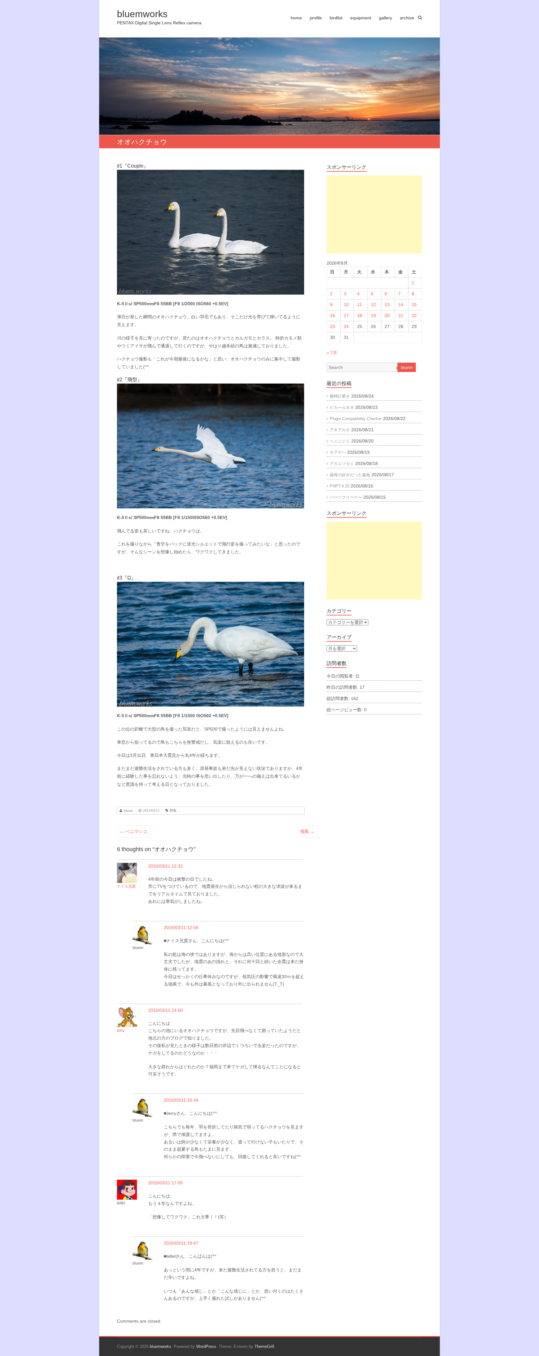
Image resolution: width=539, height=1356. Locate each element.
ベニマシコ (133, 831)
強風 (307, 831)
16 (332, 315)
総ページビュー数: (345, 709)
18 (359, 315)
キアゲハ (338, 452)
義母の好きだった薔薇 (350, 474)
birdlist (336, 17)
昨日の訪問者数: (343, 687)
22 (414, 315)
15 (414, 304)
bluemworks (142, 14)
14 (400, 304)
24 (346, 326)
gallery (385, 17)
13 (387, 304)
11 (359, 304)
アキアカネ (340, 430)
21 (400, 315)
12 (373, 304)
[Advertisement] (374, 214)
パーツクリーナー (346, 497)
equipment (360, 17)
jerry (120, 1030)
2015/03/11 (151, 810)
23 (332, 326)
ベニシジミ (340, 441)
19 (373, 315)
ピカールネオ (342, 407)
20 (387, 315)
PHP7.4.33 (339, 486)
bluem (128, 810)
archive (407, 17)
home (296, 17)
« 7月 (332, 352)
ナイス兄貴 (126, 886)
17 (346, 315)
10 (346, 304)
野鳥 (173, 810)
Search (407, 367)
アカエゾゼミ (342, 463)
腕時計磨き (340, 396)
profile (316, 17)
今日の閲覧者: (341, 675)
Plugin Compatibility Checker (356, 418)
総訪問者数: (339, 698)
